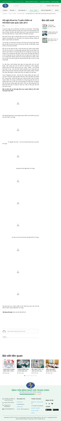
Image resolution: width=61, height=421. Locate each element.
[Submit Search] (41, 5)
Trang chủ (5, 10)
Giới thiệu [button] (12, 10)
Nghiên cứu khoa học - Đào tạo (31, 1)
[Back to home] (5, 6)
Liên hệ (56, 10)
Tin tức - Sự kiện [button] (33, 10)
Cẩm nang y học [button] (21, 10)
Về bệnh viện (20, 402)
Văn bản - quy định (55, 1)
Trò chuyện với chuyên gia (44, 1)
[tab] (24, 375)
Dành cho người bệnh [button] (46, 10)
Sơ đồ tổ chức (20, 406)
